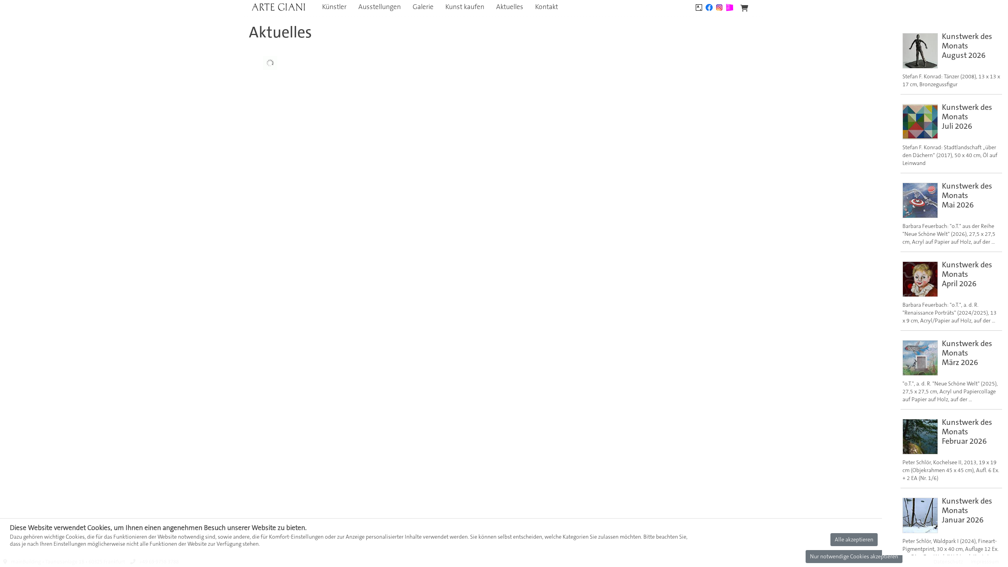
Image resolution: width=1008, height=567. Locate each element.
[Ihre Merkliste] (744, 8)
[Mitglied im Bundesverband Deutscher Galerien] (729, 6)
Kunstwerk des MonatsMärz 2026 (967, 352)
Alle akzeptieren (854, 539)
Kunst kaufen (464, 6)
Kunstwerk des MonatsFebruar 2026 (967, 431)
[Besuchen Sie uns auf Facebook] (709, 6)
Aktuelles (509, 6)
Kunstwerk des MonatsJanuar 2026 (967, 510)
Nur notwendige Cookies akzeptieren (854, 556)
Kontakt (546, 6)
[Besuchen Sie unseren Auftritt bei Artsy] (698, 6)
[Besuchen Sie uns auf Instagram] (719, 6)
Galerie (423, 6)
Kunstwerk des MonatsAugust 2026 (967, 45)
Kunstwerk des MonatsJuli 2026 (967, 116)
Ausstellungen (379, 6)
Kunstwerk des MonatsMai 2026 (967, 195)
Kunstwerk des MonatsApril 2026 (967, 274)
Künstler (334, 6)
